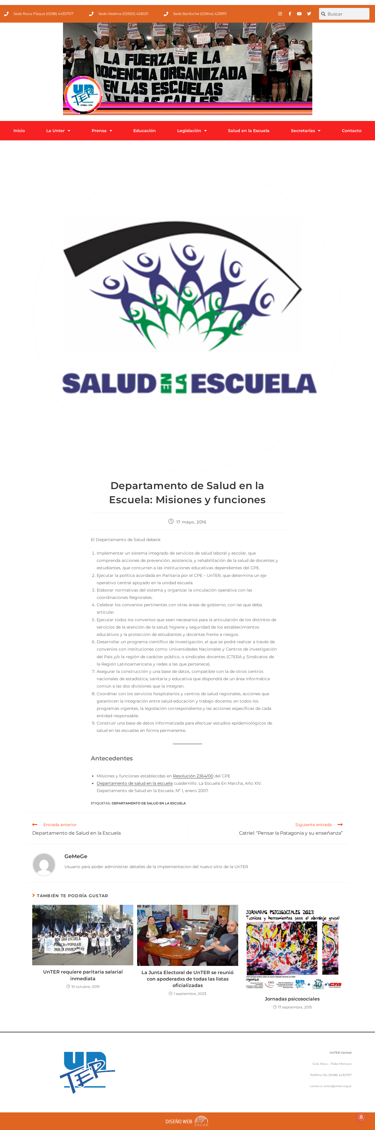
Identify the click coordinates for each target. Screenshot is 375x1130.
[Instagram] (280, 14)
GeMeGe (75, 856)
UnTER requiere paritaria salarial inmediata (83, 975)
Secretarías (303, 130)
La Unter (55, 130)
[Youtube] (299, 14)
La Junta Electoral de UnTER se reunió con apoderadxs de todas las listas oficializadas (187, 979)
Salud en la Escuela (249, 130)
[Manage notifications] (361, 1117)
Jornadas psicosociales (292, 999)
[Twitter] (309, 14)
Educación (144, 130)
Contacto (352, 130)
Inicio (19, 130)
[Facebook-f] (290, 14)
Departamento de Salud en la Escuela (149, 803)
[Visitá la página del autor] (44, 864)
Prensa (99, 130)
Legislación (189, 130)
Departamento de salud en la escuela (135, 783)
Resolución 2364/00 (193, 776)
